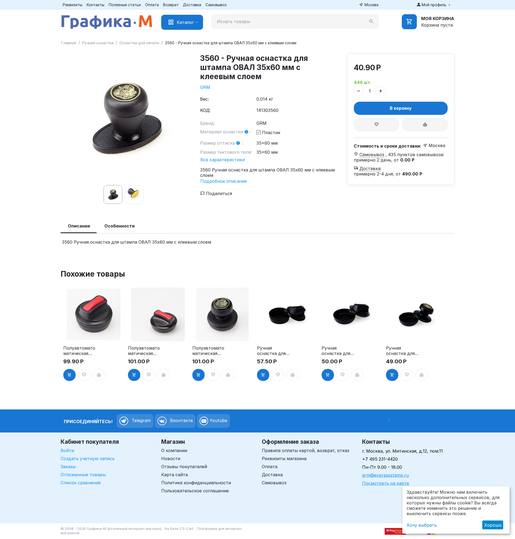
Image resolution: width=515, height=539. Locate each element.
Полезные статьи (125, 4)
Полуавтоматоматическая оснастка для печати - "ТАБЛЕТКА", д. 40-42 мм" (145, 351)
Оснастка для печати (139, 43)
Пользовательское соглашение (195, 490)
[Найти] (371, 21)
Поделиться (218, 193)
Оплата (152, 4)
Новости (170, 458)
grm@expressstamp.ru (385, 475)
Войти (67, 450)
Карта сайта (174, 474)
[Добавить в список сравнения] (425, 124)
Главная (68, 43)
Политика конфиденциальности (196, 482)
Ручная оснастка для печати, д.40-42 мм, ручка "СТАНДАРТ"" (403, 351)
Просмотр (93, 334)
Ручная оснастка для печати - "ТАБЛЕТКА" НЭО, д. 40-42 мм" (337, 351)
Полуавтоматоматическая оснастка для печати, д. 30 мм (79, 351)
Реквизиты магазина (284, 458)
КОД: (205, 110)
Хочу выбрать (422, 525)
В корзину (401, 108)
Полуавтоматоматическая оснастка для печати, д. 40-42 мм (208, 351)
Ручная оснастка (97, 43)
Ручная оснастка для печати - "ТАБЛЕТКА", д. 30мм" (274, 351)
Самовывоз (216, 4)
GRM (205, 87)
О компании (174, 450)
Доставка (192, 4)
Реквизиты (72, 4)
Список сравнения (81, 482)
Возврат (171, 4)
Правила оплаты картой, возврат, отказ (305, 450)
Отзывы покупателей (184, 466)
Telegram (140, 420)
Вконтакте (181, 420)
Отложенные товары (83, 474)
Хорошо (493, 525)
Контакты (95, 4)
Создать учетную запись (88, 458)
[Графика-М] (107, 21)
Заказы (68, 466)
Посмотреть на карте (385, 483)
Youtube (217, 420)
